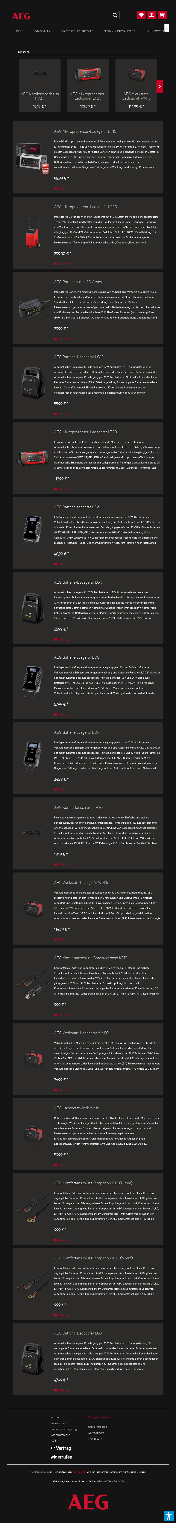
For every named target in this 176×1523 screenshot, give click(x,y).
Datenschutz (96, 1432)
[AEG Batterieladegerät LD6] (32, 533)
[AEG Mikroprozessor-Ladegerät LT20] (88, 74)
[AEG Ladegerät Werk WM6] (32, 1134)
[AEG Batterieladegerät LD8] (32, 683)
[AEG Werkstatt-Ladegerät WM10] (32, 1059)
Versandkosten (79, 1471)
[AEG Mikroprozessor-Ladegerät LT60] (32, 233)
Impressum (95, 1438)
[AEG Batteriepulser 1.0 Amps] (32, 308)
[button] (169, 1516)
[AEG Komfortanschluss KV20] (40, 74)
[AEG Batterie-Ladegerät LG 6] (32, 608)
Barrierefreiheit (97, 1426)
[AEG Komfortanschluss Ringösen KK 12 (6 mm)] (32, 1284)
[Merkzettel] (141, 15)
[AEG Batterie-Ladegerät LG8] (32, 1359)
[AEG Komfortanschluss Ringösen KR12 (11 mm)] (32, 1209)
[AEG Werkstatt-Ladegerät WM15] (136, 74)
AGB (53, 1440)
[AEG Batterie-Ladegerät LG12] (32, 383)
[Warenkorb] (162, 15)
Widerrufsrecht (60, 1435)
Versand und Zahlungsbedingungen (65, 1426)
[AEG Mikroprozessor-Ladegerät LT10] (32, 157)
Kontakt (55, 1417)
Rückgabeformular (100, 1417)
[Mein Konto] (151, 15)
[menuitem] (93, 15)
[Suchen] (115, 15)
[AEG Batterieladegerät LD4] (32, 758)
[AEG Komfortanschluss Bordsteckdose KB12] (32, 984)
